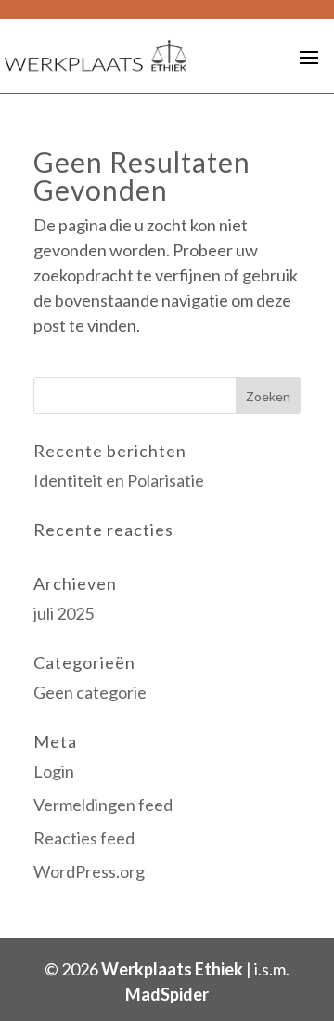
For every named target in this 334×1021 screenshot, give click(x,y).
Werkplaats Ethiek (172, 969)
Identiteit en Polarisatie (118, 480)
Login (53, 771)
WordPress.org (89, 871)
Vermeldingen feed (103, 804)
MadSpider (167, 994)
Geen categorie (90, 692)
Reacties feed (84, 838)
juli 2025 (63, 613)
